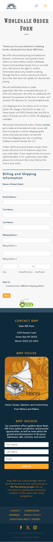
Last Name (8, 222)
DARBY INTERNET (31, 537)
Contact (15, 510)
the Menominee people (22, 486)
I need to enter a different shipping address (25, 286)
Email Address (10, 197)
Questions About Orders (25, 519)
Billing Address (10, 235)
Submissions (32, 510)
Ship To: (6, 282)
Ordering (14, 515)
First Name (8, 209)
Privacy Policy (32, 515)
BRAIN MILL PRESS (31, 533)
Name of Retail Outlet (14, 184)
